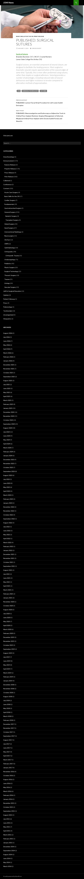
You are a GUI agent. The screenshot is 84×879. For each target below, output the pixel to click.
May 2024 (6, 440)
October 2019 (8, 645)
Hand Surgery (9, 228)
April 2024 (6, 444)
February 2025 (8, 404)
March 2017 (7, 760)
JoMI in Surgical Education (12, 291)
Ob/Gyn (7, 240)
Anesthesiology (8, 157)
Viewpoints (7, 319)
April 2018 (6, 712)
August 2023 (7, 475)
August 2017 (7, 740)
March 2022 (7, 542)
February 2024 (8, 452)
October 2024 (8, 420)
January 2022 (7, 550)
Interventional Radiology (12, 232)
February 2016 (8, 795)
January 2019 (7, 681)
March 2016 (7, 791)
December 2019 (8, 637)
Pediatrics (7, 263)
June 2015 (6, 823)
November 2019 (8, 641)
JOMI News (8, 2)
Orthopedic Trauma (12, 256)
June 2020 (6, 617)
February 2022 (8, 546)
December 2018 (8, 685)
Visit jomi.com (8, 135)
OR (19, 91)
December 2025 (8, 365)
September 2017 (9, 736)
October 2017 (8, 732)
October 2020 (8, 606)
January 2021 (7, 598)
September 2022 (9, 519)
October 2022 (8, 515)
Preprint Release (10, 169)
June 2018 (6, 704)
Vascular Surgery (10, 287)
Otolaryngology (9, 259)
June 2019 (6, 661)
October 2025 (8, 373)
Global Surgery (9, 224)
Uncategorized (8, 315)
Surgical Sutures (22, 54)
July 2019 (6, 657)
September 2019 (9, 649)
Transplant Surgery (12, 220)
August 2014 (7, 854)
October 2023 (8, 467)
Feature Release (10, 165)
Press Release (9, 173)
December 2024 (8, 412)
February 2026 (8, 357)
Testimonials (7, 311)
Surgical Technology (11, 271)
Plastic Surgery (9, 267)
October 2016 (8, 775)
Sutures (43, 91)
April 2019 (6, 669)
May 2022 (6, 534)
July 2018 (6, 700)
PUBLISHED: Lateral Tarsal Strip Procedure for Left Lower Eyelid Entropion (39, 102)
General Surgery (10, 212)
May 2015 (6, 827)
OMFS (6, 244)
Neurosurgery (9, 236)
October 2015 (8, 807)
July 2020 (6, 613)
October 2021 (8, 562)
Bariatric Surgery (11, 216)
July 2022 (6, 527)
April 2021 (6, 586)
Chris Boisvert (36, 48)
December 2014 (8, 847)
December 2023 (8, 459)
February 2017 (8, 764)
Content (6, 188)
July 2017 (6, 744)
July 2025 (6, 384)
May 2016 (6, 787)
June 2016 (6, 783)
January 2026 (7, 361)
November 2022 (8, 511)
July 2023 (6, 479)
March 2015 (7, 835)
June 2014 (6, 858)
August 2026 (7, 333)
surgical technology (30, 91)
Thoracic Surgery (10, 275)
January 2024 (7, 456)
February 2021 (8, 594)
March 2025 (7, 400)
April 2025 (6, 396)
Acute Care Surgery (11, 192)
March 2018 (7, 716)
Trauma (7, 279)
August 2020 (7, 610)
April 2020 (6, 625)
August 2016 (7, 779)
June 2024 (6, 436)
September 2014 (9, 850)
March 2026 (7, 353)
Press (5, 303)
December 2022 (8, 507)
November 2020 (8, 602)
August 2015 (7, 815)
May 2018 (6, 708)
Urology (7, 283)
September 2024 (9, 424)
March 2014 (7, 866)
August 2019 (7, 653)
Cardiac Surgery (9, 200)
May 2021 (6, 582)
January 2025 (7, 408)
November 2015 (8, 803)
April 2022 (6, 538)
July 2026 (6, 337)
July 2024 (6, 432)
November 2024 (8, 416)
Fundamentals (9, 204)
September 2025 (9, 377)
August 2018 (7, 696)
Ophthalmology (9, 248)
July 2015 (6, 819)
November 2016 (8, 771)
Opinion (6, 295)
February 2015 (8, 839)
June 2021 (6, 578)
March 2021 (7, 590)
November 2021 (8, 558)
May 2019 (6, 665)
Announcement (8, 161)
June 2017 (6, 748)
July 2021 (6, 574)
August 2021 (7, 570)
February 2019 (8, 677)
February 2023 (8, 499)
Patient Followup (9, 299)
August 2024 (7, 428)
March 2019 (7, 673)
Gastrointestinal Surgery (12, 208)
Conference (7, 184)
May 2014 (6, 862)
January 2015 (7, 843)
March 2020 (7, 629)
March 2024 (7, 448)
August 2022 (7, 523)
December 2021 (8, 554)
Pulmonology (7, 307)
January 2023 (7, 503)
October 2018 (8, 692)
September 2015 (9, 811)
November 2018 (8, 689)
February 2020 (8, 633)
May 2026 (6, 345)
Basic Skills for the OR (24, 36)
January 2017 (7, 768)
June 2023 (6, 483)
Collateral (6, 180)
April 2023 (6, 491)
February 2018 (8, 720)
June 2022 (6, 531)
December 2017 (8, 724)
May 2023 (6, 487)
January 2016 (7, 799)
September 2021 (9, 566)
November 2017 (8, 728)
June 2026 (6, 341)
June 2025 (6, 388)
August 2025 (7, 380)
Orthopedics (8, 252)
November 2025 (8, 369)
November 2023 (8, 463)
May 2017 (6, 752)
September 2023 (9, 471)
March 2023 (7, 495)
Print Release (39, 36)
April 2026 (6, 349)
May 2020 (6, 621)
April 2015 (6, 831)
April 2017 (6, 756)
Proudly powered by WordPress (12, 876)
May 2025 (6, 392)
